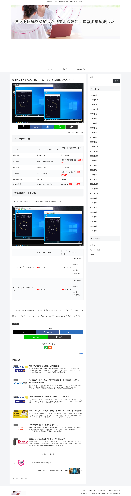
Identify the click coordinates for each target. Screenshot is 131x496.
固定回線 (16, 324)
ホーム (85, 490)
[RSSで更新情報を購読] (50, 347)
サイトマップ (92, 490)
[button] (72, 127)
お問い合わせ (101, 490)
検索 (91, 77)
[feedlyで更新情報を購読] (46, 347)
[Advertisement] (65, 53)
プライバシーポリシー (113, 490)
